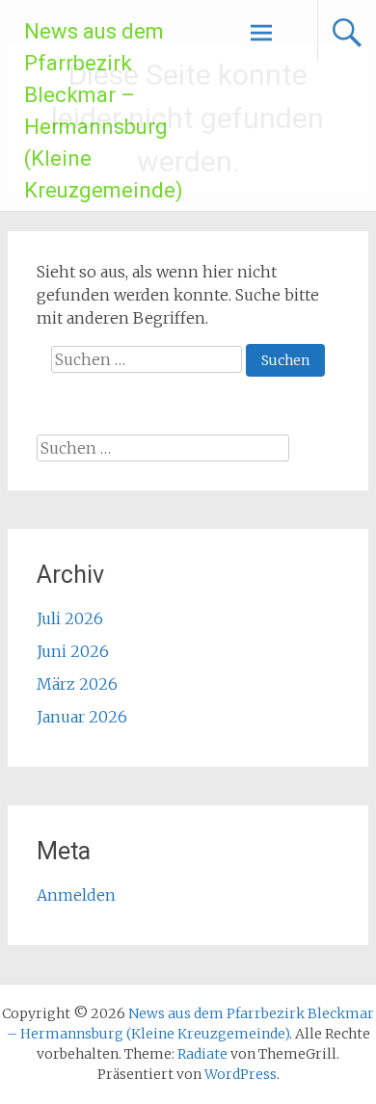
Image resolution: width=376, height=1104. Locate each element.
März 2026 (77, 684)
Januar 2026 (82, 716)
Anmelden (76, 895)
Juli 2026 (70, 618)
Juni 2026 (73, 651)
